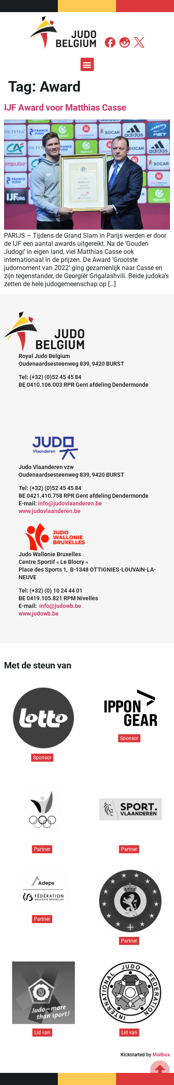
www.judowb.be (39, 613)
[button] (87, 64)
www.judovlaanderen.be (50, 511)
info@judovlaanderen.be (70, 503)
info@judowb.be (60, 606)
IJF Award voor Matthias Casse (65, 108)
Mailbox (161, 1055)
